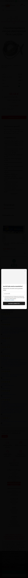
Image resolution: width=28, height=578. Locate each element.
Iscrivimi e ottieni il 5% (14, 303)
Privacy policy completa (9, 300)
